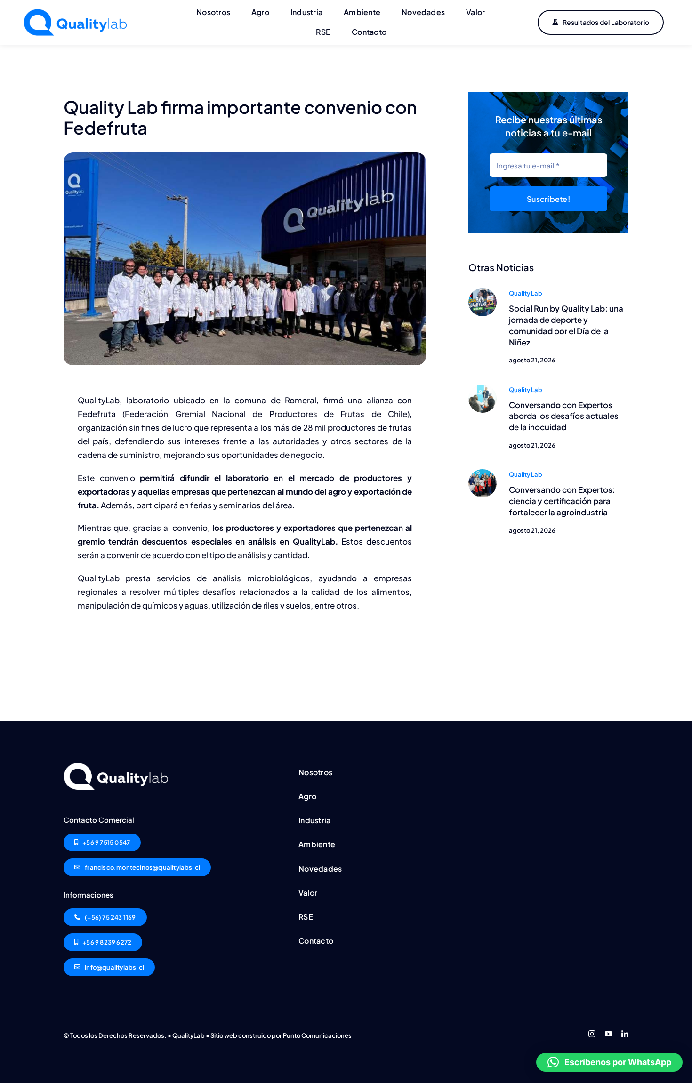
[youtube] (608, 1033)
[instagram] (591, 1033)
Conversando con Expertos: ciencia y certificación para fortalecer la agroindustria (562, 500)
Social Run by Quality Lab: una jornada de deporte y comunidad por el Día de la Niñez (566, 325)
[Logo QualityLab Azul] (78, 13)
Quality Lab (525, 293)
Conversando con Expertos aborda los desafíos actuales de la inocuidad (564, 416)
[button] (609, 1062)
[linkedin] (624, 1033)
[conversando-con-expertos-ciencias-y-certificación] (482, 473)
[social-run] (482, 292)
